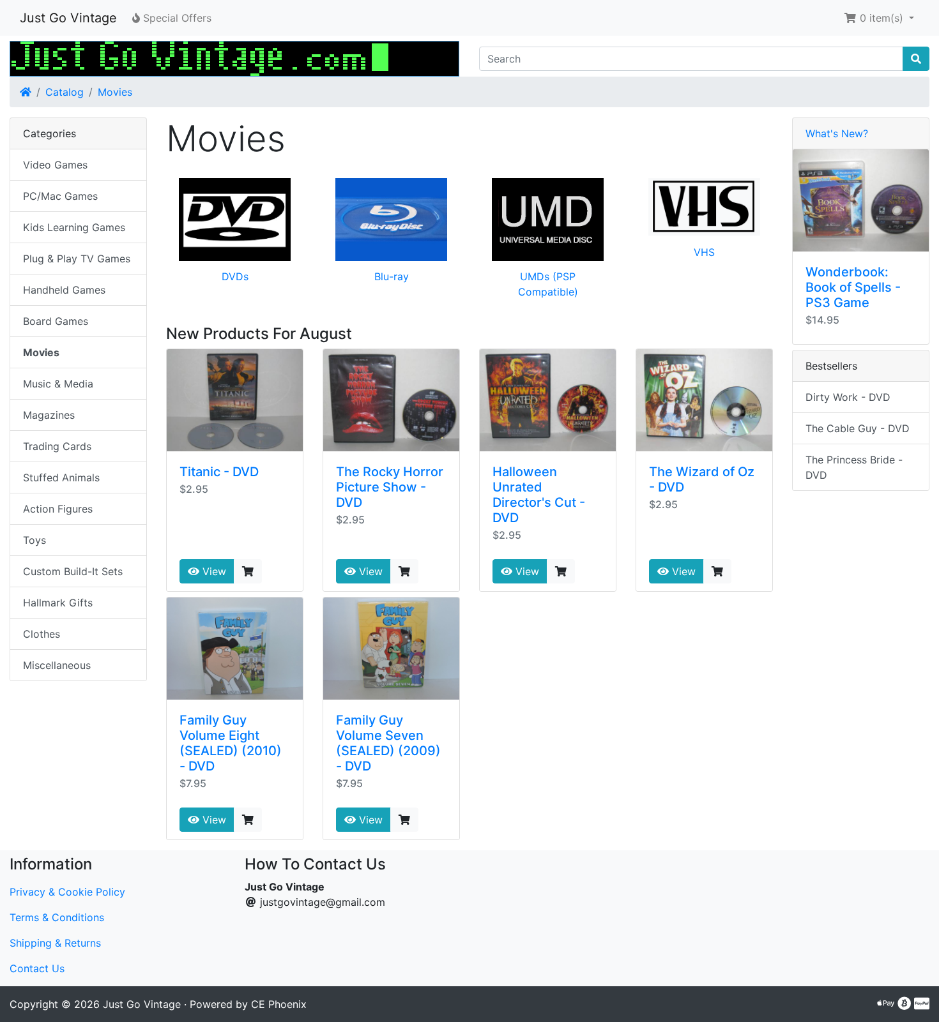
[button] (879, 18)
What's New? (836, 133)
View (212, 571)
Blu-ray (391, 276)
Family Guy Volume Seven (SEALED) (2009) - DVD (388, 743)
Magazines (49, 415)
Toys (34, 540)
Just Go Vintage (68, 18)
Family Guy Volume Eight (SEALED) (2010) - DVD (230, 743)
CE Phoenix (279, 1004)
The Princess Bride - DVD (854, 467)
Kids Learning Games (74, 227)
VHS (704, 252)
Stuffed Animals (61, 477)
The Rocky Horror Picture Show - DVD (389, 487)
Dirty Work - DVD (847, 397)
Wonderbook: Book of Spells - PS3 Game (853, 287)
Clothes (41, 633)
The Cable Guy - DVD (857, 428)
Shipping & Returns (55, 942)
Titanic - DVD (219, 471)
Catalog (64, 92)
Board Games (55, 321)
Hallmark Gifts (58, 602)
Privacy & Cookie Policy (67, 891)
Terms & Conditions (57, 917)
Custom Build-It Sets (73, 571)
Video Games (55, 164)
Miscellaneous (57, 665)
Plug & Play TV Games (76, 258)
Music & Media (58, 383)
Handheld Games (64, 289)
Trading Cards (57, 446)
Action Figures (58, 508)
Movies (115, 92)
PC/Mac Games (60, 196)
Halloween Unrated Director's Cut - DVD (538, 494)
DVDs (235, 276)
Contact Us (37, 968)
